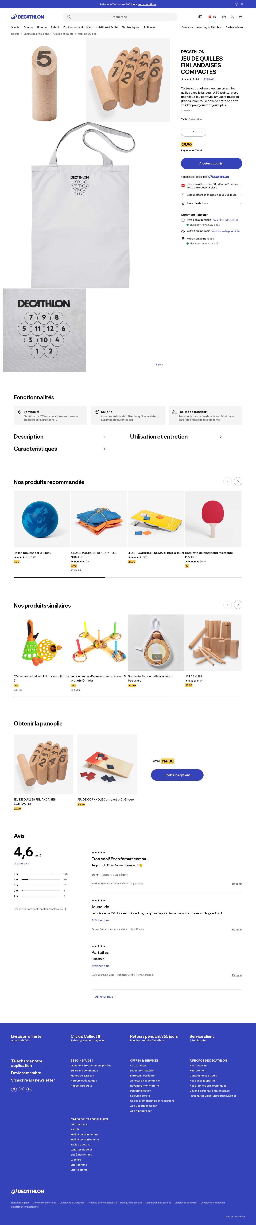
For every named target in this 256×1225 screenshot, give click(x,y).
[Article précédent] (227, 481)
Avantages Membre (209, 27)
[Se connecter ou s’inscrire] (232, 17)
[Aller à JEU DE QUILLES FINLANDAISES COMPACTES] (43, 764)
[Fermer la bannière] (242, 4)
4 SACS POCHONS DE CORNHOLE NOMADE (94, 555)
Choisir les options (177, 775)
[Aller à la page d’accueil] (27, 16)
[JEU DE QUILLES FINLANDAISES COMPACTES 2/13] (44, 80)
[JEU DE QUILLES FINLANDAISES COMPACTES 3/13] (86, 205)
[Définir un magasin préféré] (200, 17)
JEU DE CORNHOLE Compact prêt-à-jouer (106, 799)
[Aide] (224, 17)
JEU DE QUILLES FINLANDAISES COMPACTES (35, 801)
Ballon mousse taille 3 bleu (32, 553)
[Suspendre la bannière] (236, 4)
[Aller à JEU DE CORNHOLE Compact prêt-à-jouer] (107, 764)
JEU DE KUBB (194, 676)
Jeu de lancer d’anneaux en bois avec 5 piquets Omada (98, 678)
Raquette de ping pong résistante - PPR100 (210, 555)
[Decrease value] (185, 132)
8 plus (159, 364)
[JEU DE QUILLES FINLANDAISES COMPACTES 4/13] (44, 330)
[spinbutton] (193, 132)
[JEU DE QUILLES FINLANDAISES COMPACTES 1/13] (128, 80)
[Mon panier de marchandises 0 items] (240, 17)
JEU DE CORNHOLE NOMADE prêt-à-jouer (156, 553)
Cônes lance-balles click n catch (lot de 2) (42, 678)
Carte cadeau (234, 27)
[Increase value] (202, 132)
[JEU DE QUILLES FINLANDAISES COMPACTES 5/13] (128, 330)
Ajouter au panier (211, 163)
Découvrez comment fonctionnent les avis (38, 909)
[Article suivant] (238, 481)
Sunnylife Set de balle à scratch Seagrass (150, 678)
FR (214, 16)
